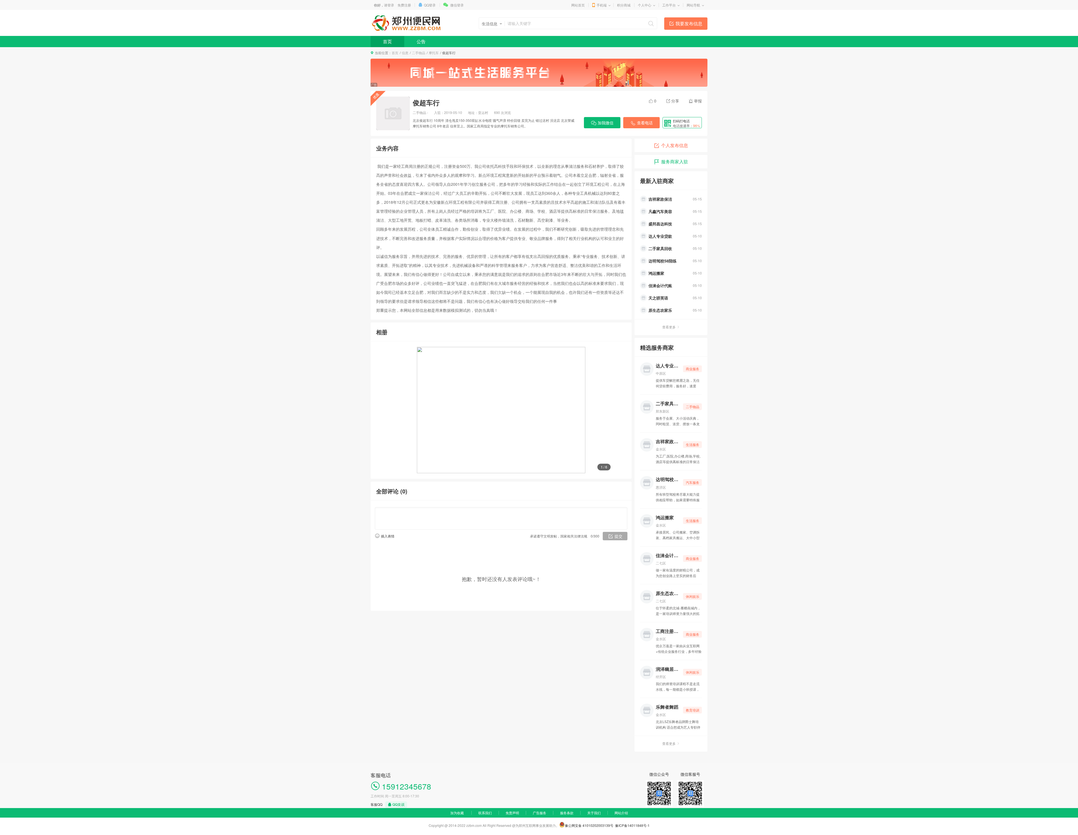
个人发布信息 (674, 145)
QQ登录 (430, 5)
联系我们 (485, 812)
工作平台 (669, 5)
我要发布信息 (688, 23)
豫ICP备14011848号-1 (632, 825)
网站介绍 (621, 812)
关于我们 (594, 812)
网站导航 (693, 5)
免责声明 (512, 812)
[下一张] (607, 410)
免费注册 (404, 5)
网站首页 (578, 5)
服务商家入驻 (674, 161)
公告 (421, 41)
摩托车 (434, 52)
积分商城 (624, 5)
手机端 (602, 5)
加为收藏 (457, 812)
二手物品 (418, 52)
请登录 (389, 5)
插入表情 (387, 536)
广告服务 (539, 812)
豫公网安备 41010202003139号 (589, 825)
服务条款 (567, 812)
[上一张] (394, 410)
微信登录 (457, 5)
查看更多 (669, 326)
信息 (405, 52)
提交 (618, 536)
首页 (387, 41)
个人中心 (644, 5)
